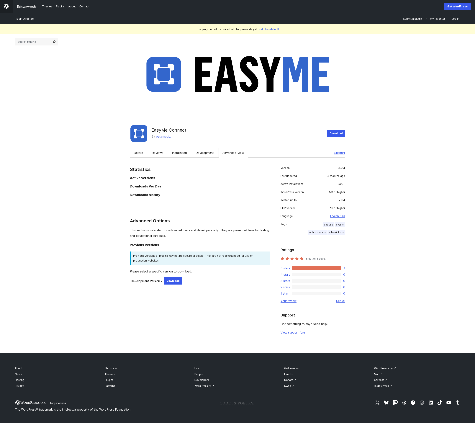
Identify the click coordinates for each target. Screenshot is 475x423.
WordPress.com (385, 368)
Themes (110, 374)
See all (340, 301)
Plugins (109, 379)
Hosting (19, 379)
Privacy (19, 385)
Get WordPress (457, 6)
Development (205, 153)
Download (336, 133)
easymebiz (163, 136)
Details (138, 153)
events (340, 224)
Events (288, 374)
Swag (289, 385)
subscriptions (336, 232)
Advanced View (233, 153)
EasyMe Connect (168, 130)
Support (339, 153)
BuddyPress (383, 385)
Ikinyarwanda (58, 402)
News (18, 374)
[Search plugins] (54, 41)
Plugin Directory (25, 18)
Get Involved (292, 368)
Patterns (110, 385)
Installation (179, 153)
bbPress (380, 379)
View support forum (294, 332)
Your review (289, 301)
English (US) (337, 216)
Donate (290, 379)
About (18, 368)
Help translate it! (269, 29)
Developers (201, 379)
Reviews (157, 153)
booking (328, 224)
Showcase (111, 368)
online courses (317, 232)
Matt (378, 374)
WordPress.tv (204, 385)
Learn (197, 368)
